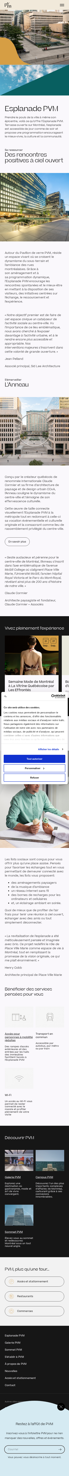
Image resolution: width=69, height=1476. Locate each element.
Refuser (34, 777)
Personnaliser (32, 768)
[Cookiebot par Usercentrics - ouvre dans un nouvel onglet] (51, 696)
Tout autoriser (34, 758)
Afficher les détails (48, 749)
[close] (61, 1407)
